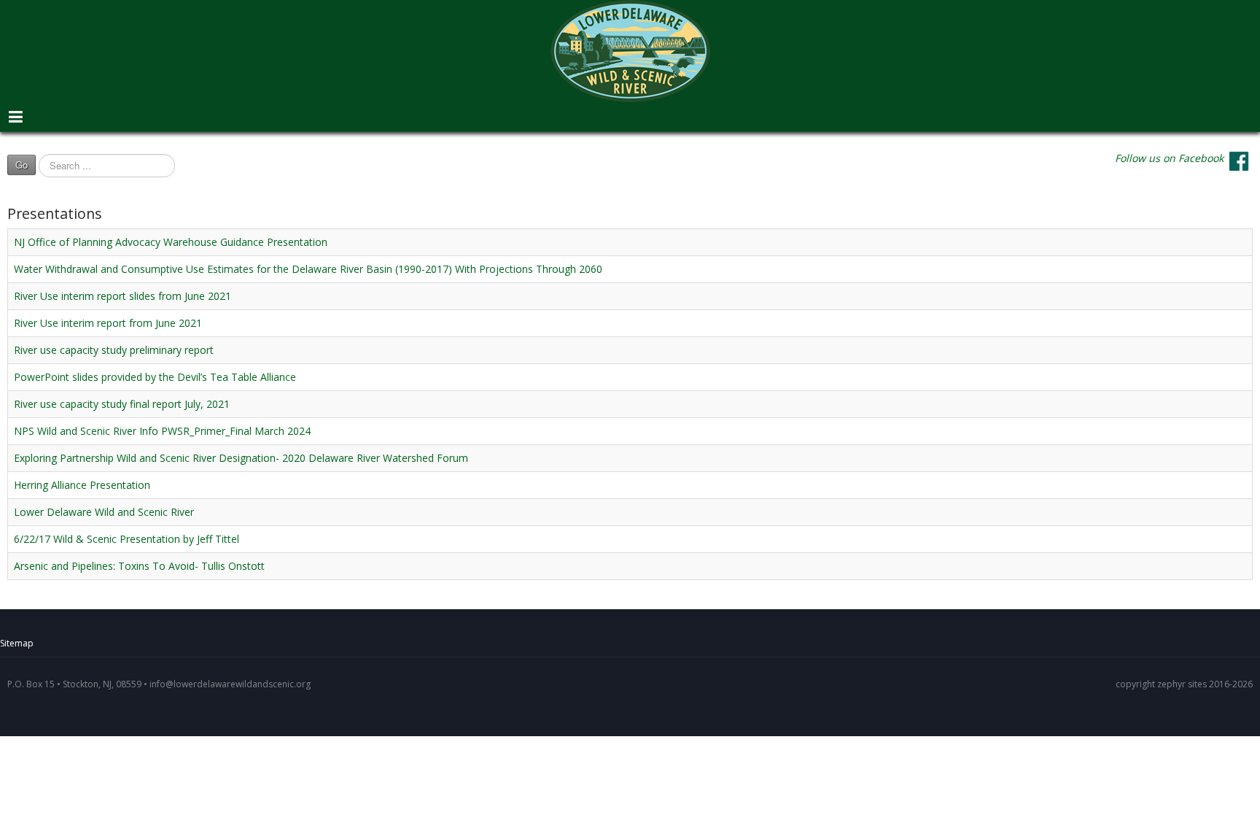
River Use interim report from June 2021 (108, 323)
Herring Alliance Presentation (82, 485)
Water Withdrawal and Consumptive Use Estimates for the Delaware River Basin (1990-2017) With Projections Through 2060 (308, 269)
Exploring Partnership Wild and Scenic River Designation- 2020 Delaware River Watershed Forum (241, 458)
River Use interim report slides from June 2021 (122, 296)
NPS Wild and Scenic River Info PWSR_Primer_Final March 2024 (162, 431)
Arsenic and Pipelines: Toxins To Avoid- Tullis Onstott (139, 566)
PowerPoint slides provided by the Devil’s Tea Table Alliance (155, 377)
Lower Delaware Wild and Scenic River (104, 512)
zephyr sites (1182, 684)
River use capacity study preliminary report (114, 350)
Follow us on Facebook (1169, 158)
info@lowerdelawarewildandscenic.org (230, 684)
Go (21, 164)
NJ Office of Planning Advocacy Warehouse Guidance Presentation (170, 242)
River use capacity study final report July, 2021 (122, 404)
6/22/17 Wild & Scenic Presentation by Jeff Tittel (126, 539)
